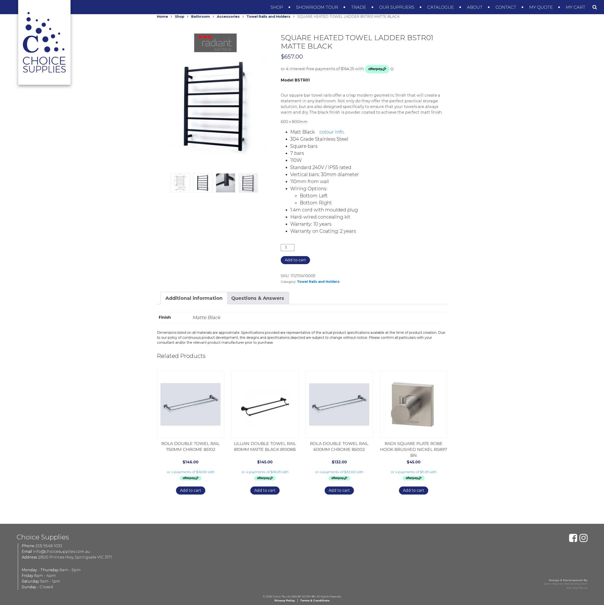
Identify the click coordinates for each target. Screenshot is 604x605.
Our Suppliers (397, 7)
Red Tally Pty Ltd (576, 587)
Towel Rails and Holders (268, 16)
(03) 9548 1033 (48, 546)
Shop (277, 7)
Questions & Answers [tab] (257, 298)
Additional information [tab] (193, 298)
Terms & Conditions (315, 600)
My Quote (541, 7)
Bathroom (200, 16)
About (475, 7)
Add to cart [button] (190, 490)
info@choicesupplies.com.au (61, 551)
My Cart (576, 7)
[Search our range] (594, 7)
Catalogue (441, 7)
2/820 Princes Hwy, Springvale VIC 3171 (75, 557)
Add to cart (295, 260)
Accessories (228, 16)
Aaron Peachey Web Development (565, 583)
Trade (359, 7)
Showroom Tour (317, 7)
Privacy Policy (284, 600)
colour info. (332, 132)
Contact (506, 7)
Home (162, 16)
